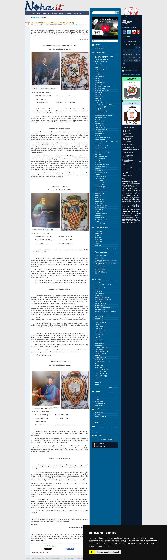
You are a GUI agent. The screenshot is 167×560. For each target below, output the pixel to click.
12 (129, 54)
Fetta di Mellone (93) (100, 117)
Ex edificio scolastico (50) (102, 111)
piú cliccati (115, 387)
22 (136, 57)
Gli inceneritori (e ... (106, 264)
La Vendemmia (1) (100, 349)
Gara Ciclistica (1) (100, 320)
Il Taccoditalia (127, 139)
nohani (124, 209)
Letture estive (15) (100, 158)
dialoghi (124, 192)
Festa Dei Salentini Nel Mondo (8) (104, 115)
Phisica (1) (97, 363)
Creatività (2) (98, 92)
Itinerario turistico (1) (100, 139)
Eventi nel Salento (99, 405)
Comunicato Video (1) (100, 88)
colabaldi (132, 187)
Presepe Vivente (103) (101, 367)
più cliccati (115, 249)
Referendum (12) (99, 209)
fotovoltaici (137, 193)
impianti (124, 199)
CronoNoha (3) (99, 96)
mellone (130, 203)
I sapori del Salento (100, 403)
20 (131, 57)
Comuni (97, 399)
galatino (124, 197)
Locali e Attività (99, 401)
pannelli (135, 211)
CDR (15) (97, 78)
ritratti (129, 215)
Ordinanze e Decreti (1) (101, 191)
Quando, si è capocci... (101, 257)
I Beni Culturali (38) (100, 127)
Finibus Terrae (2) (99, 121)
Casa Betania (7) (99, 76)
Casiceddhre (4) (99, 295)
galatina (135, 195)
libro (131, 201)
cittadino (128, 187)
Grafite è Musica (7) (100, 125)
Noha (136, 206)
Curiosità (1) (98, 100)
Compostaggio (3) (99, 84)
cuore (139, 190)
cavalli (132, 185)
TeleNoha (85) (98, 222)
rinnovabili (124, 215)
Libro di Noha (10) (99, 162)
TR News (125, 131)
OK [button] (92, 552)
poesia (135, 213)
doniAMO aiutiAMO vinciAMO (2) (104, 104)
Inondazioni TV (127, 170)
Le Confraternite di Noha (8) (102, 152)
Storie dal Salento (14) (101, 219)
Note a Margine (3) (100, 187)
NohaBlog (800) (99, 180)
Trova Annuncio (99, 412)
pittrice (128, 213)
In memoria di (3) (99, 133)
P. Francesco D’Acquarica (39, 24)
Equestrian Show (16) (100, 303)
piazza (124, 213)
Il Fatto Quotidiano (128, 157)
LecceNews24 (127, 141)
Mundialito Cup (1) (100, 170)
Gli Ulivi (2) (98, 324)
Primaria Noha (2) (99, 201)
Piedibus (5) (98, 195)
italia (133, 199)
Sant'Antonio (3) (99, 215)
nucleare (138, 209)
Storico (49, 546)
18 (126, 57)
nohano (130, 209)
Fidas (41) (97, 119)
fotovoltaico (126, 195)
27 (131, 60)
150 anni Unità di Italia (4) (101, 59)
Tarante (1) (98, 382)
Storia (96, 395)
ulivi (132, 222)
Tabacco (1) (98, 380)
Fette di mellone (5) (100, 309)
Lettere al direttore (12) (101, 156)
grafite (131, 197)
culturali (135, 190)
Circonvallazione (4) (100, 82)
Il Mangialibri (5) (99, 131)
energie (123, 193)
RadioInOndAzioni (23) (101, 205)
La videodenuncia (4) (100, 148)
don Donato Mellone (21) (101, 102)
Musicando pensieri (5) (101, 172)
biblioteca (127, 183)
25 (126, 60)
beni (123, 183)
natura (129, 206)
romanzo (124, 217)
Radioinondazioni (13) (100, 371)
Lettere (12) (98, 154)
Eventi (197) (98, 109)
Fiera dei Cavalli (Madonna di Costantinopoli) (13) (102, 315)
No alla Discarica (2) (100, 176)
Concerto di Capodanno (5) (102, 90)
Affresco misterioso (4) (101, 61)
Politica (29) (98, 197)
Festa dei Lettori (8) (100, 113)
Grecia (96, 397)
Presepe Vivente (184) (101, 199)
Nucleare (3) (98, 189)
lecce (137, 199)
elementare (130, 192)
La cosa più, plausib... (101, 268)
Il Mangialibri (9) (99, 335)
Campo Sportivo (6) (100, 72)
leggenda (124, 201)
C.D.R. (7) (97, 289)
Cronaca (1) (98, 301)
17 (124, 57)
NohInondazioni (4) (100, 183)
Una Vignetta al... (99, 48)
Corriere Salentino (128, 136)
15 (136, 54)
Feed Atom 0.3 (100, 446)
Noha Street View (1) (100, 178)
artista (139, 181)
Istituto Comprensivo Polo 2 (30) (103, 137)
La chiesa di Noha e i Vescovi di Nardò (75, 24)
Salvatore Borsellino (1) (101, 374)
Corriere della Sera (128, 155)
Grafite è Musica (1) (100, 326)
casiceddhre (126, 185)
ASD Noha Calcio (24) (101, 68)
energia (135, 192)
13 (131, 54)
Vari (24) (97, 384)
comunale (136, 188)
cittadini (124, 187)
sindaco (124, 221)
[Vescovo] (45, 90)
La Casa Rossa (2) (100, 341)
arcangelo (131, 182)
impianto (129, 199)
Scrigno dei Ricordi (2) (101, 376)
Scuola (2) (97, 378)
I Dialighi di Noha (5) (100, 330)
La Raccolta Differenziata (131, 74)
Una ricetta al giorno (128, 163)
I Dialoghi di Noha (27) (101, 129)
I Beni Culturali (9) (99, 328)
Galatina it (126, 172)
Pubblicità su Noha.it (100, 416)
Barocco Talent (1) (100, 287)
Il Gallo (125, 135)
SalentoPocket (127, 138)
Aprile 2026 (98, 237)
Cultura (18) (98, 98)
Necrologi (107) (99, 174)
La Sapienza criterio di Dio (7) (103, 347)
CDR (136, 185)
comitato (130, 188)
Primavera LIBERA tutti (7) (102, 369)
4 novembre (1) (99, 283)
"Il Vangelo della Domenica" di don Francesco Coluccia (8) (104, 57)
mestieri (135, 203)
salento (130, 219)
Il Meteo (125, 164)
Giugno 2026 (98, 241)
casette (138, 183)
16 (139, 54)
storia (129, 221)
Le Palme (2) (98, 355)
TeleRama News (127, 174)
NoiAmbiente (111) (100, 185)
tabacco (134, 221)
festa (127, 193)
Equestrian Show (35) (100, 107)
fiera (134, 193)
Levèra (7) (97, 160)
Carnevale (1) (98, 291)
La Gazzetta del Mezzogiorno (131, 149)
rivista (133, 215)
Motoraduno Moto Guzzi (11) (102, 361)
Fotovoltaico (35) (99, 123)
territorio (128, 222)
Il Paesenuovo (127, 133)
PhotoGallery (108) (100, 193)
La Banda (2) (98, 339)
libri (128, 201)
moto (139, 203)
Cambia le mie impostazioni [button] (108, 552)
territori (123, 222)
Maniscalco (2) (99, 359)
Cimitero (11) (98, 80)
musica (124, 206)
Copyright (95, 432)
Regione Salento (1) (100, 211)
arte (136, 182)
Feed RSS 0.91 (101, 444)
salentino (125, 219)
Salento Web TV (127, 175)
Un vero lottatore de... (101, 273)
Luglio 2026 (98, 243)
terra (138, 221)
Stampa (56, 546)
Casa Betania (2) (99, 293)
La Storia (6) (98, 144)
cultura (124, 190)
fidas (131, 193)
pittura (131, 213)
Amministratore (97, 431)
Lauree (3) (97, 150)
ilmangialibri (136, 197)
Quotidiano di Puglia (128, 147)
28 (134, 60)
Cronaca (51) (98, 94)
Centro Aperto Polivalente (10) (103, 299)
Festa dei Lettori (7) (100, 305)
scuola (135, 219)
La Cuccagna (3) (99, 343)
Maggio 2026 (98, 239)
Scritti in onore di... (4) (101, 217)
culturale (129, 190)
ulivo (135, 222)
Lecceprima (126, 130)
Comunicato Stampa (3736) (102, 86)
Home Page (36, 17)
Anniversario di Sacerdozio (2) (103, 285)
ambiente (125, 182)
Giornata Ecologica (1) (101, 322)
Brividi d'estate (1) (99, 70)
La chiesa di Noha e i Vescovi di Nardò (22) (106, 141)
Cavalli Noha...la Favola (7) (102, 297)
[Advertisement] (132, 259)
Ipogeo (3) (97, 135)
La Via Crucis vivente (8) (101, 146)
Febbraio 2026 (98, 233)
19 (129, 57)
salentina (136, 217)
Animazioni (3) (98, 65)
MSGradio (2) (98, 168)
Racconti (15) (98, 203)
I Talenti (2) (98, 332)
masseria (125, 203)
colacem (137, 187)
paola (139, 211)
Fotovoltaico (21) (99, 318)
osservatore (127, 211)
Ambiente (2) (98, 63)
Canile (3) (97, 74)
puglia (139, 213)
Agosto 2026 (98, 245)
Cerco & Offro (98, 414)
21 (134, 57)
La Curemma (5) (99, 345)
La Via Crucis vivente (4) (101, 351)
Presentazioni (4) (99, 365)
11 (126, 54)
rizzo (137, 215)
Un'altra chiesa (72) (100, 224)
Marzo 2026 (98, 235)
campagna (133, 183)
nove (135, 209)
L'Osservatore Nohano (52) (102, 164)
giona (128, 197)
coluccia (124, 188)
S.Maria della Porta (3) (101, 213)
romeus (128, 217)
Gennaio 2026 (98, 231)
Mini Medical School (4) (101, 166)
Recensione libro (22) (100, 207)
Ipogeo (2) (97, 337)
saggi (131, 217)
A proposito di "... (106, 260)
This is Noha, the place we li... (101, 41)
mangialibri (136, 201)
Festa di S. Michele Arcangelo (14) (104, 307)
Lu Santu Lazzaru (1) (100, 357)
